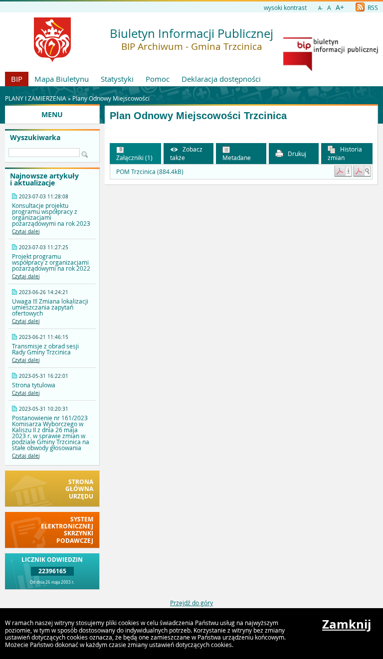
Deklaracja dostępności (221, 79)
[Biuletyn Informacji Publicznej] (330, 69)
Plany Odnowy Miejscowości (111, 98)
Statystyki (117, 79)
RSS (372, 7)
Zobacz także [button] (186, 153)
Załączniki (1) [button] (134, 158)
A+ (340, 7)
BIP (16, 79)
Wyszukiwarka (35, 137)
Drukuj (296, 154)
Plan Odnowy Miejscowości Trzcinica (198, 116)
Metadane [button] (236, 158)
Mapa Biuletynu (61, 79)
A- (320, 8)
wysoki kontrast (285, 7)
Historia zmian (345, 153)
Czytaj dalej (26, 231)
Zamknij (346, 624)
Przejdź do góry (191, 603)
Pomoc (158, 79)
